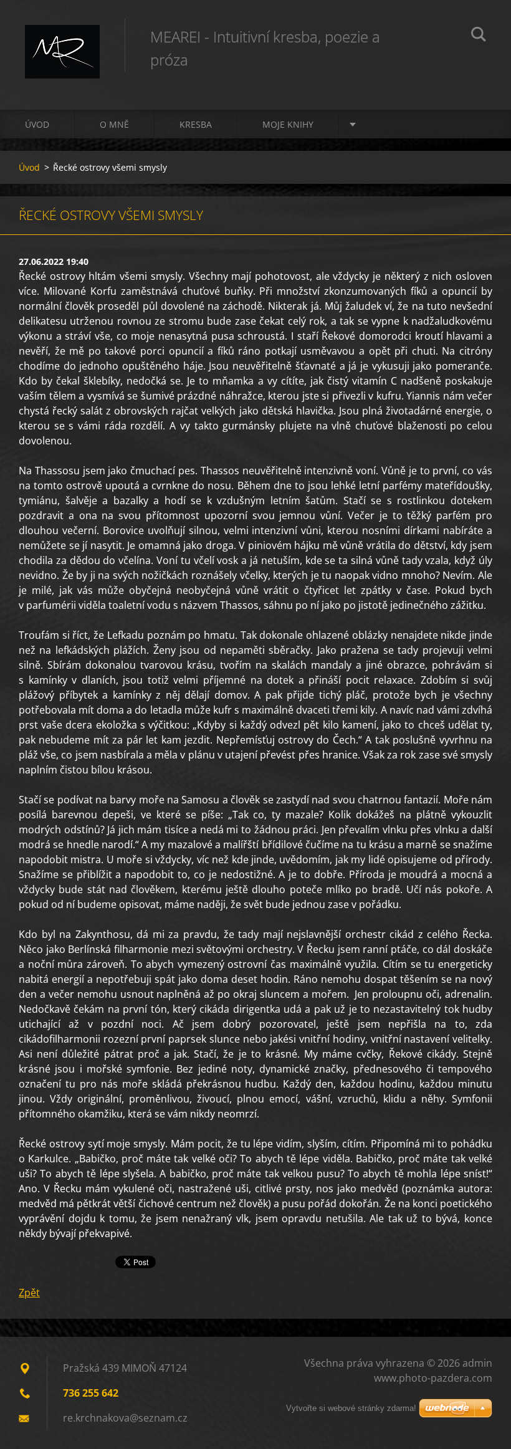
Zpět (29, 1292)
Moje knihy (287, 124)
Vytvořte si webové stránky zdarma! (351, 1408)
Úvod (37, 124)
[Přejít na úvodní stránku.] (62, 42)
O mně (114, 124)
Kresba (195, 124)
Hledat (478, 36)
